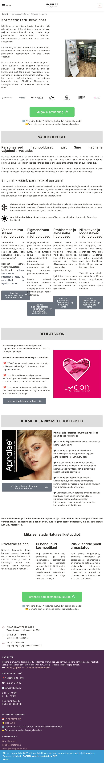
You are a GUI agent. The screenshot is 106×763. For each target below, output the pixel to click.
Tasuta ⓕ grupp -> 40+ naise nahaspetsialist (27, 667)
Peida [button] (6, 759)
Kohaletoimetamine (11, 745)
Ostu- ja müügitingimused (14, 748)
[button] (99, 5)
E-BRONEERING (13, 719)
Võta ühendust (9, 741)
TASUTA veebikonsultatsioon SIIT (40, 756)
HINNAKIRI (10, 723)
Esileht (5, 14)
